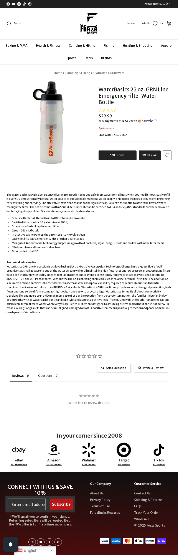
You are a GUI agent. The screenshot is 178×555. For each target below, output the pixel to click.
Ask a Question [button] (116, 368)
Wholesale (141, 519)
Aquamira (108, 128)
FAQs (138, 506)
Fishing (109, 46)
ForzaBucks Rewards (105, 513)
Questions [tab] (45, 375)
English (30, 550)
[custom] (32, 542)
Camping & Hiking (82, 46)
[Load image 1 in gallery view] (48, 122)
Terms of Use (100, 506)
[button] (128, 121)
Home (58, 73)
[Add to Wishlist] (167, 155)
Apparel (166, 46)
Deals (89, 58)
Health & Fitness (48, 46)
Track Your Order (146, 513)
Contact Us (142, 493)
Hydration (100, 73)
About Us (97, 493)
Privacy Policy (100, 500)
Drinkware (117, 73)
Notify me (150, 155)
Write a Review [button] (153, 368)
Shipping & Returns (148, 500)
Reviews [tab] (18, 375)
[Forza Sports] (89, 23)
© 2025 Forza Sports (149, 525)
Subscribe (61, 504)
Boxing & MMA (17, 46)
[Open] (10, 544)
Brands (106, 58)
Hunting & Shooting (138, 46)
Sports (71, 58)
